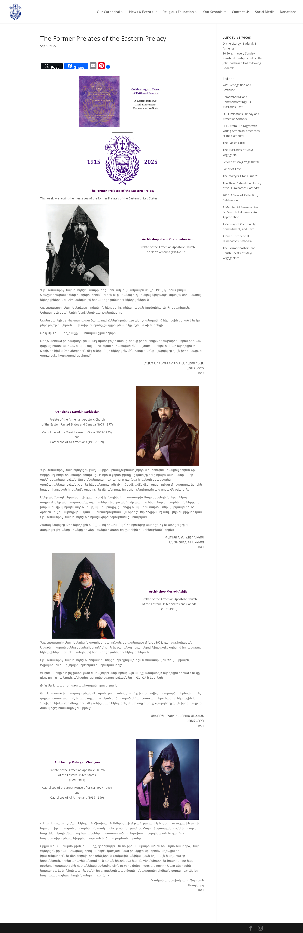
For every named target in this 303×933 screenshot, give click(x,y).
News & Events (141, 12)
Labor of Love (232, 169)
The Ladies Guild (234, 143)
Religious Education (178, 12)
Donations (288, 12)
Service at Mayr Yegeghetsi (241, 162)
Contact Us (241, 12)
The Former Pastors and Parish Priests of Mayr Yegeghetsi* (239, 253)
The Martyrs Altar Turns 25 (240, 176)
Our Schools (212, 12)
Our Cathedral (108, 12)
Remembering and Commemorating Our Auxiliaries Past (237, 102)
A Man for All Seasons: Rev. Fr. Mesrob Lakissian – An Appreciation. (241, 212)
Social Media (265, 12)
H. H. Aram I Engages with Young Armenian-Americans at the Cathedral (241, 131)
